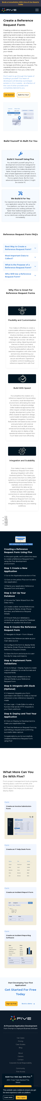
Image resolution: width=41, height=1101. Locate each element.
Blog (20, 1048)
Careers (20, 1056)
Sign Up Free (11, 1004)
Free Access (20, 1072)
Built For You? (23, 95)
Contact (20, 1060)
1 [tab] (5, 518)
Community (20, 1068)
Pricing (20, 1041)
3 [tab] (6, 524)
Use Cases (20, 1038)
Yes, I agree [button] (21, 1097)
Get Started (9, 95)
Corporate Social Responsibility (20, 1063)
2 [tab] (6, 521)
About (20, 1053)
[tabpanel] (22, 336)
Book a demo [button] (27, 1004)
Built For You (27, 117)
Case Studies (20, 1044)
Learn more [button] (8, 1097)
